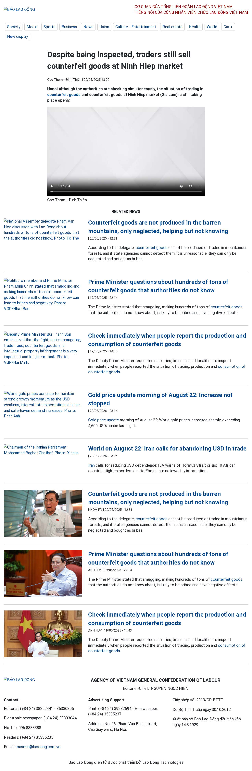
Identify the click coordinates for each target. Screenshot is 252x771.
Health (194, 26)
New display (17, 36)
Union (104, 26)
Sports (49, 26)
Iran (91, 465)
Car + (228, 26)
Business (69, 26)
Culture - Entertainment (135, 26)
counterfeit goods (64, 94)
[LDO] (43, 229)
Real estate (172, 26)
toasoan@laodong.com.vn (37, 746)
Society (13, 26)
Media (32, 26)
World (212, 26)
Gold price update (103, 420)
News (88, 26)
